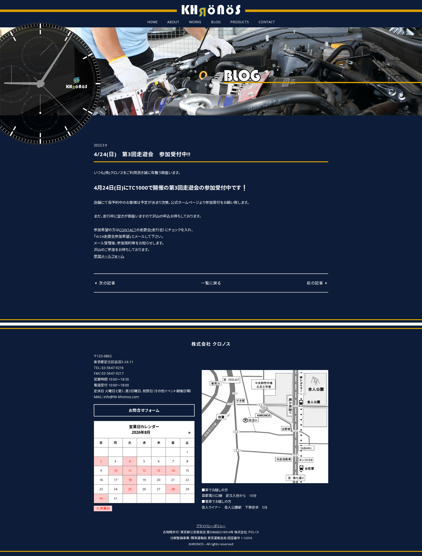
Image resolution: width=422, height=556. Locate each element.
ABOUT (173, 22)
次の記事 (106, 283)
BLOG (216, 22)
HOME (152, 22)
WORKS (195, 22)
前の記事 (315, 283)
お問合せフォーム (144, 410)
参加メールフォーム (109, 256)
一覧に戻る (211, 283)
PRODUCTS (239, 22)
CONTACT (267, 22)
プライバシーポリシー (211, 526)
